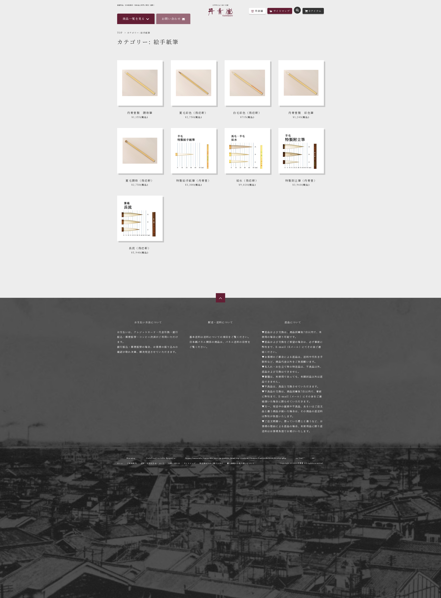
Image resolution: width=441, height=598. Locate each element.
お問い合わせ (171, 19)
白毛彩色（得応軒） (247, 113)
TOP (119, 32)
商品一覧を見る (134, 19)
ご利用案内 (132, 463)
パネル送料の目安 (236, 342)
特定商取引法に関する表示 (211, 463)
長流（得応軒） (140, 248)
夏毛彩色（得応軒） (193, 113)
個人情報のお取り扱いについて (241, 463)
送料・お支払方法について (152, 463)
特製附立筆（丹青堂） (301, 181)
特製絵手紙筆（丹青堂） (193, 181)
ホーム (120, 463)
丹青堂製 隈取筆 (139, 113)
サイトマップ (190, 463)
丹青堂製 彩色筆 (301, 113)
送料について (211, 337)
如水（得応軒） (247, 181)
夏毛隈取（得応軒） (140, 181)
